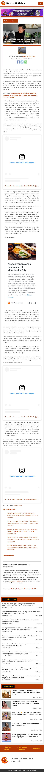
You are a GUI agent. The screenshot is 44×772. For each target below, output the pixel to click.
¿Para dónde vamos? (22, 748)
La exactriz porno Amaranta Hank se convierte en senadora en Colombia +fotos (25, 703)
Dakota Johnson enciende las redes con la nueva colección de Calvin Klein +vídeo (26, 692)
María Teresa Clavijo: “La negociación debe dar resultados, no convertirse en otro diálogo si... (18, 604)
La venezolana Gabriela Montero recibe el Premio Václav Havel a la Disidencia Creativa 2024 (20, 95)
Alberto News (18, 505)
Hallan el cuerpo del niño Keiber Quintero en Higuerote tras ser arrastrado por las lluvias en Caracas (22, 523)
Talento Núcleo (10, 21)
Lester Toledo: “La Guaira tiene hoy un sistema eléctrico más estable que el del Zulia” (21, 644)
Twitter (13, 589)
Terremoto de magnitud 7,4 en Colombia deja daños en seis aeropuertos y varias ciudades (21, 637)
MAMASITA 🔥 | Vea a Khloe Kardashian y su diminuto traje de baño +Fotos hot (27, 713)
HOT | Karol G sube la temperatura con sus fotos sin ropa (26, 724)
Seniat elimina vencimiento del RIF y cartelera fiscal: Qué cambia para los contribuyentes (21, 612)
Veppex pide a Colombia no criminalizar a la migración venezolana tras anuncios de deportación (22, 531)
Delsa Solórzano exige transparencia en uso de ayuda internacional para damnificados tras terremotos (23, 539)
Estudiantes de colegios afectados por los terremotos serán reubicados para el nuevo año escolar (22, 547)
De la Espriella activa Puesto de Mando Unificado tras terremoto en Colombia (20, 620)
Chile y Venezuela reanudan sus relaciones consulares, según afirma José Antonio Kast (21, 677)
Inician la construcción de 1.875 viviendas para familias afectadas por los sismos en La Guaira (20, 669)
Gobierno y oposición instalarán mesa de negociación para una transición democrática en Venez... (20, 661)
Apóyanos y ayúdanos (16, 581)
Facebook (27, 589)
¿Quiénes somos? (7, 748)
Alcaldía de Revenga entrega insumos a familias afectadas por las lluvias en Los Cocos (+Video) (22, 515)
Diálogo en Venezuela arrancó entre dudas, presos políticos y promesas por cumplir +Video (19, 628)
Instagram (19, 589)
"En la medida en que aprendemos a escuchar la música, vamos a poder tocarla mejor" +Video (21, 652)
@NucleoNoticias (28, 56)
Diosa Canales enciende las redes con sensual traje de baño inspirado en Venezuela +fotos (26, 736)
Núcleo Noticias (15, 3)
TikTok (34, 589)
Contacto (36, 748)
